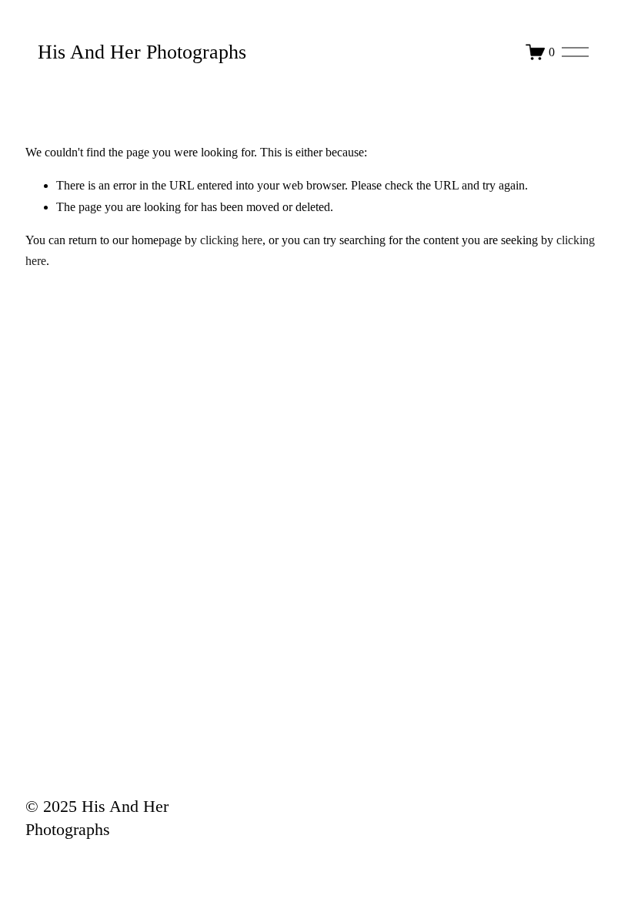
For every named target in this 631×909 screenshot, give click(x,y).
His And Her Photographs (142, 52)
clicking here (231, 240)
